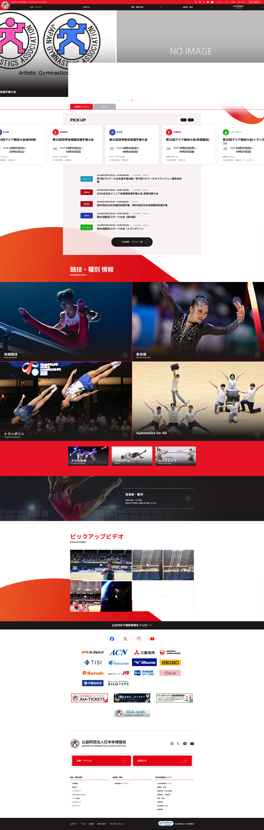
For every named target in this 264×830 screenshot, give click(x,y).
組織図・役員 (161, 787)
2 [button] (123, 100)
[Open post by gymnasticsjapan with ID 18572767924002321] (101, 565)
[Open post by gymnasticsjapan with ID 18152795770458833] (85, 596)
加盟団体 (160, 802)
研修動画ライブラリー (122, 784)
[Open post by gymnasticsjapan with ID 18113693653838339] (147, 565)
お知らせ (86, 7)
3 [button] (127, 100)
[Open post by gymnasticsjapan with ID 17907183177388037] (116, 596)
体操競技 (75, 784)
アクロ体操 (75, 798)
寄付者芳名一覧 (162, 806)
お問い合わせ (241, 2)
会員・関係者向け (254, 2)
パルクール (75, 806)
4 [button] (132, 100)
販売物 (233, 2)
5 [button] (136, 100)
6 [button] (140, 100)
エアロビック (76, 802)
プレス (227, 2)
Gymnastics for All (78, 795)
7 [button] (144, 100)
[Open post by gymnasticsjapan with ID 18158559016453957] (178, 565)
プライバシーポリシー (117, 824)
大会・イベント (35, 7)
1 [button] (119, 100)
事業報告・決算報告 (163, 795)
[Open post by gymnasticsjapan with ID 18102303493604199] (163, 596)
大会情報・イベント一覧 (132, 242)
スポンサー (219, 2)
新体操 (74, 787)
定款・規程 (160, 798)
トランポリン (76, 791)
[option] (132, 53)
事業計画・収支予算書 (164, 791)
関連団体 (160, 809)
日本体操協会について (164, 784)
